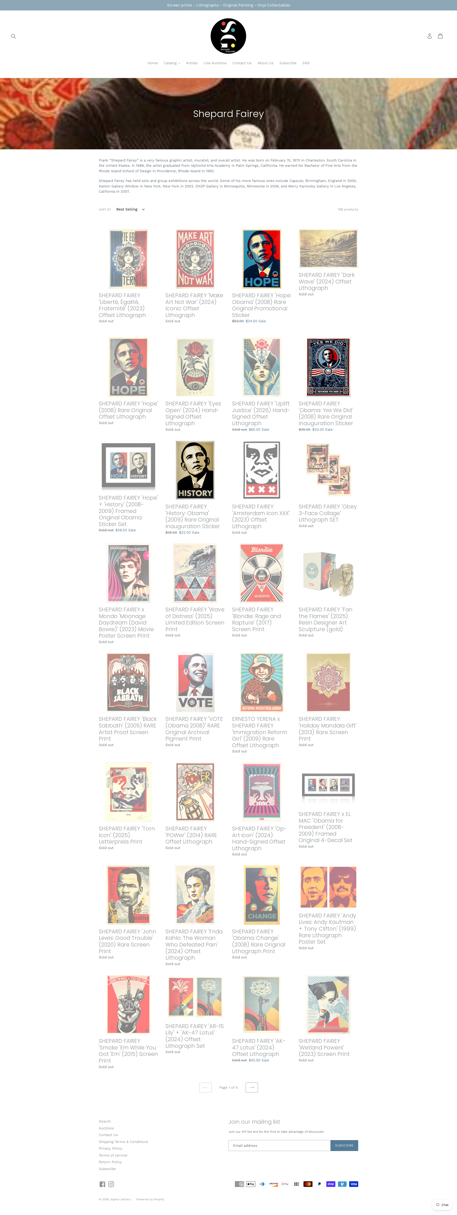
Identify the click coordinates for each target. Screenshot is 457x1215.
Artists (192, 63)
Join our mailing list (254, 1122)
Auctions (106, 1128)
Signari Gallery (121, 1199)
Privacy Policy (110, 1148)
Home (153, 63)
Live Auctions (215, 63)
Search (105, 1121)
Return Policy (110, 1162)
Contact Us (242, 63)
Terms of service (113, 1155)
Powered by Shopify (150, 1199)
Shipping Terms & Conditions (123, 1142)
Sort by (105, 209)
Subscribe (288, 63)
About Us (265, 63)
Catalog (171, 63)
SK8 (306, 63)
